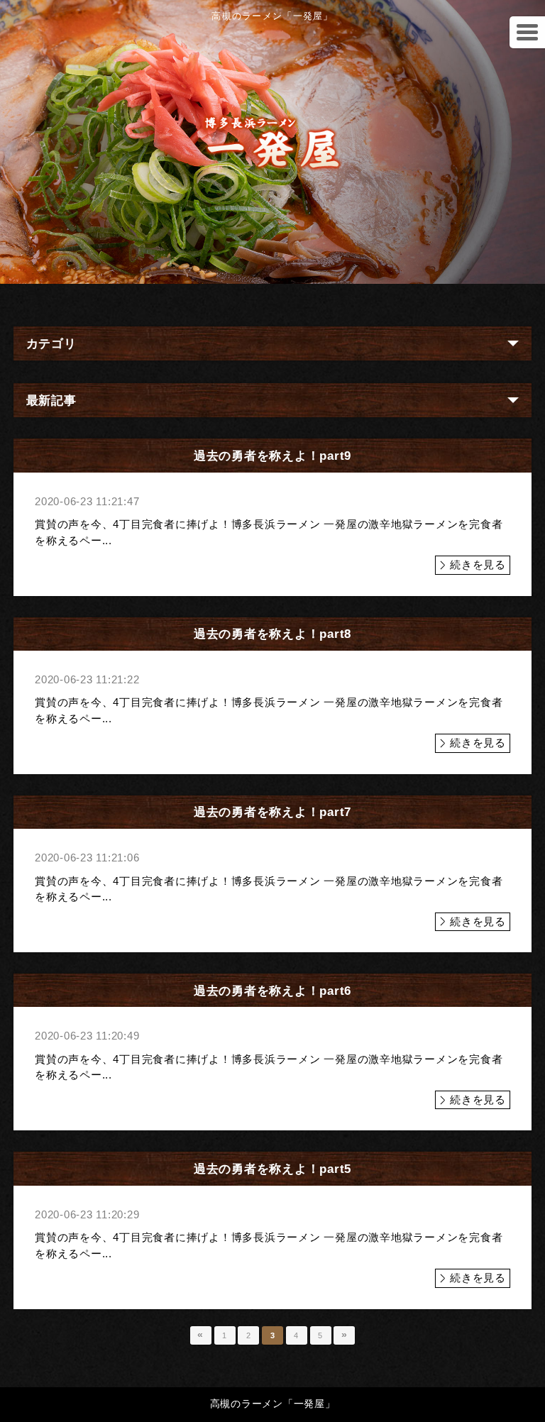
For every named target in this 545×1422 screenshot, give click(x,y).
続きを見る (478, 564)
